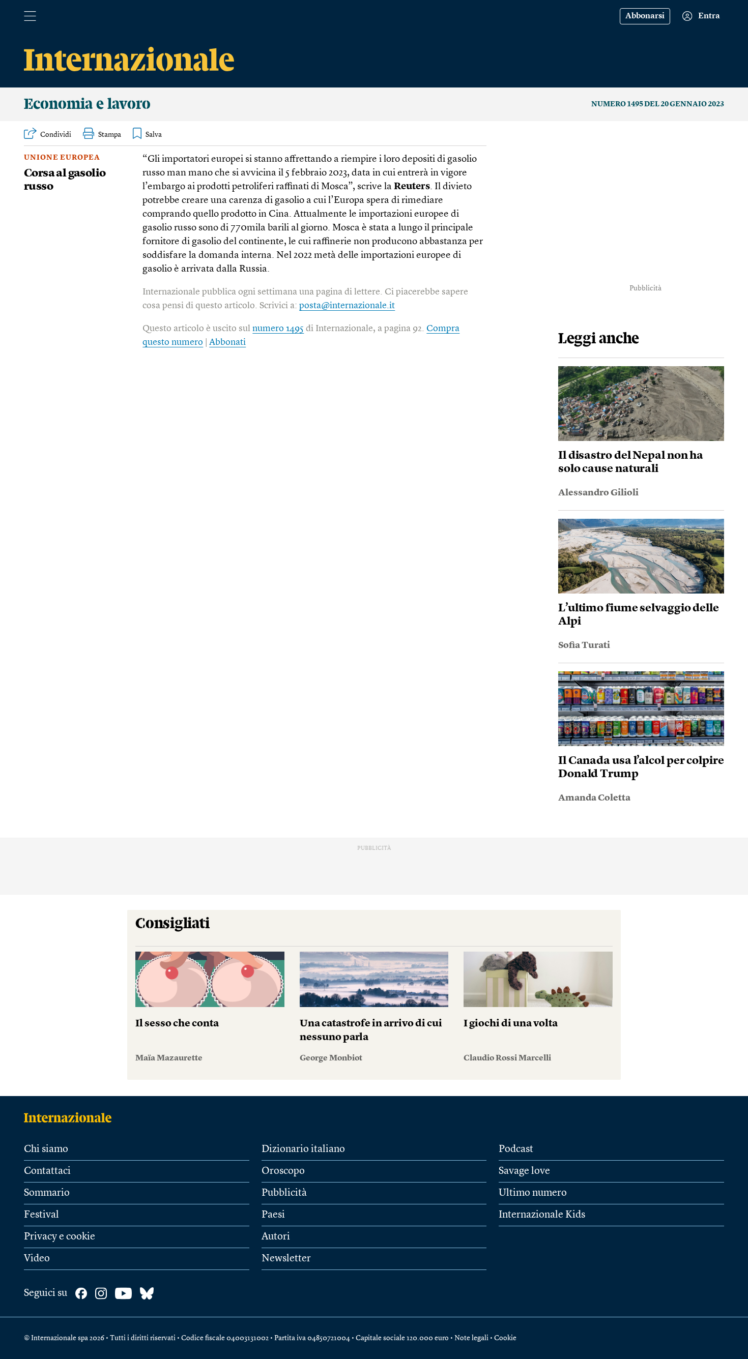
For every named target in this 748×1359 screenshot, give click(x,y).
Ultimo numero (533, 1193)
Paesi (273, 1215)
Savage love (524, 1171)
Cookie (505, 1338)
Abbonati (227, 342)
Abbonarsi (645, 16)
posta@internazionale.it (347, 305)
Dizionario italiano (303, 1149)
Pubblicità (284, 1193)
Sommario (47, 1193)
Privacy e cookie (59, 1237)
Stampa (109, 134)
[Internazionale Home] (71, 1117)
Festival (41, 1215)
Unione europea (62, 157)
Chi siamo (46, 1149)
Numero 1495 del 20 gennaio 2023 (657, 104)
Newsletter (286, 1259)
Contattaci (47, 1171)
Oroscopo (283, 1171)
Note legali (471, 1338)
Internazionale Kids (542, 1215)
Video (37, 1259)
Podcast (516, 1149)
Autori (276, 1237)
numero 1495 (278, 328)
